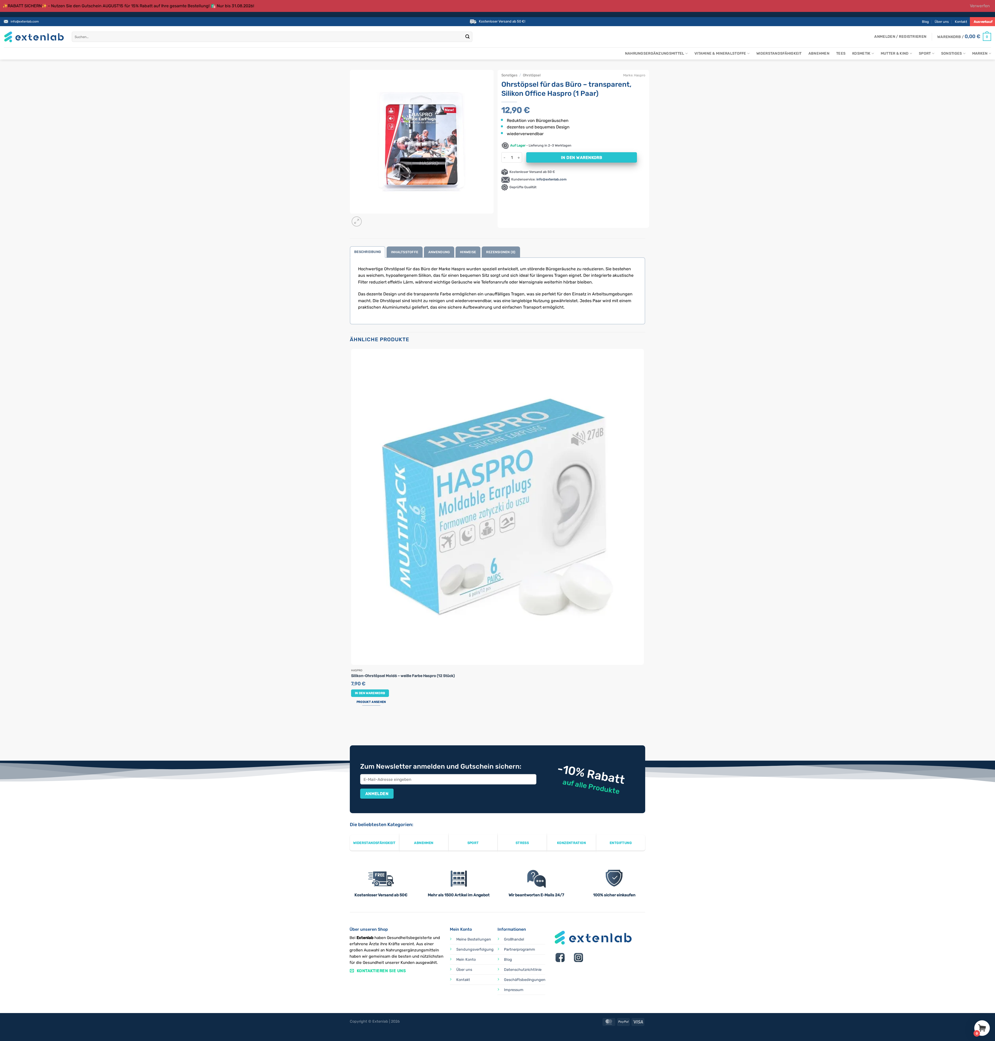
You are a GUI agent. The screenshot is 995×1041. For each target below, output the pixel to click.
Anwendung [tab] (439, 252)
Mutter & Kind (895, 53)
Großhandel (514, 939)
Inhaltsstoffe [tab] (404, 252)
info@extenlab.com (25, 21)
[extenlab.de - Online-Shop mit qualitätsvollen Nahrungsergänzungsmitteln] (34, 37)
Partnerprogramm (519, 949)
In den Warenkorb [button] (370, 693)
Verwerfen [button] (980, 5)
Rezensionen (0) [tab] (501, 252)
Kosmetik (861, 53)
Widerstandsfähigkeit (779, 53)
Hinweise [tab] (468, 252)
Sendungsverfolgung (475, 949)
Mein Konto (466, 959)
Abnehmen (818, 53)
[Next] (369, 219)
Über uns (942, 22)
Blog (925, 22)
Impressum (513, 990)
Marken (980, 53)
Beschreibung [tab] (367, 252)
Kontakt (961, 22)
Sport (925, 53)
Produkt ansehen (371, 702)
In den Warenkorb (581, 157)
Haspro (639, 75)
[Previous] (352, 726)
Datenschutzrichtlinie (523, 969)
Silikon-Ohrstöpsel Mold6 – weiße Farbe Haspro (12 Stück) (403, 676)
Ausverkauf (983, 22)
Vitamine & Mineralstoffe (720, 53)
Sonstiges (951, 53)
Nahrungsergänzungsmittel (654, 53)
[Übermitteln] (467, 37)
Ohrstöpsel (532, 75)
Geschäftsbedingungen (524, 980)
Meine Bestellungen (473, 939)
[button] (900, 36)
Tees (840, 53)
